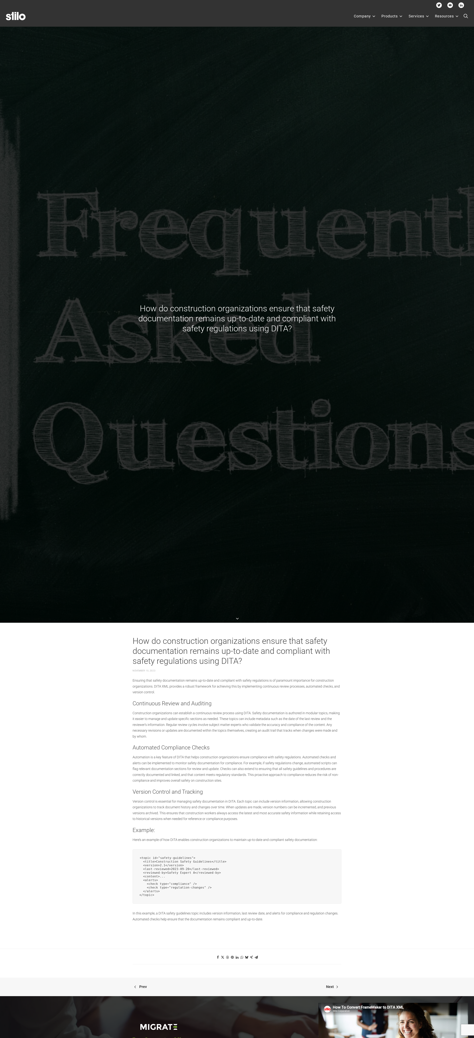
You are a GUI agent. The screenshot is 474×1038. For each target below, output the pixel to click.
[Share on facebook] (218, 957)
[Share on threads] (227, 957)
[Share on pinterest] (232, 957)
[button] (465, 16)
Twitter (439, 5)
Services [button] (416, 16)
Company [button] (362, 16)
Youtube (450, 5)
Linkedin (461, 5)
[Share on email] (256, 957)
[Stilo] (16, 16)
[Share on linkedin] (237, 957)
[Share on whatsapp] (242, 957)
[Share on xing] (251, 957)
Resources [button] (444, 16)
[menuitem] (364, 16)
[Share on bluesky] (246, 957)
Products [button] (389, 16)
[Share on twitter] (222, 957)
